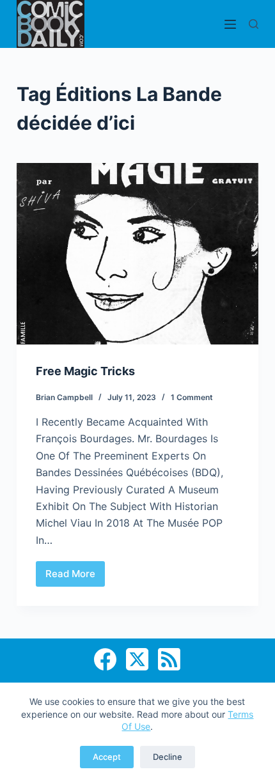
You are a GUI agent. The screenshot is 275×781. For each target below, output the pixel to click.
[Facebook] (105, 659)
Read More (71, 577)
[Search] (253, 24)
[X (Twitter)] (137, 659)
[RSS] (169, 659)
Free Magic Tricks (85, 371)
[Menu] (230, 24)
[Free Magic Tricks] (137, 253)
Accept (107, 757)
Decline (167, 757)
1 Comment (192, 397)
